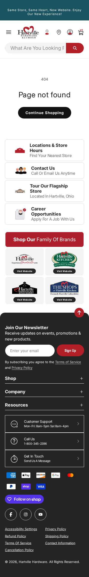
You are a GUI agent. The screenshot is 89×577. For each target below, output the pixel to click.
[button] (8, 32)
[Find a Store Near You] (59, 32)
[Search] (75, 48)
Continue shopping (44, 112)
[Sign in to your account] (70, 32)
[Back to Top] (79, 313)
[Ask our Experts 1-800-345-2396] (47, 32)
